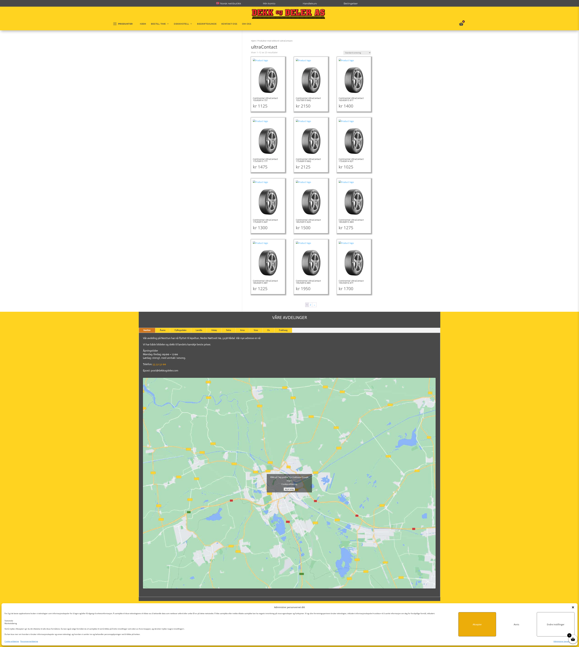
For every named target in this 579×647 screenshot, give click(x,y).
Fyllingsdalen (181, 330)
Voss (256, 330)
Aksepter (477, 624)
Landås (199, 330)
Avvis (516, 624)
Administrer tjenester (562, 641)
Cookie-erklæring (12, 641)
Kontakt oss (229, 23)
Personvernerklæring (29, 641)
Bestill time (158, 23)
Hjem (143, 23)
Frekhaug (283, 330)
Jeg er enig (289, 489)
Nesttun (147, 330)
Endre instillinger (555, 624)
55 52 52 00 (159, 364)
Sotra (228, 330)
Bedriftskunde (207, 23)
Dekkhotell (181, 23)
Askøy (214, 330)
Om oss (246, 23)
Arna (242, 330)
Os (268, 330)
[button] (572, 607)
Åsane (162, 330)
